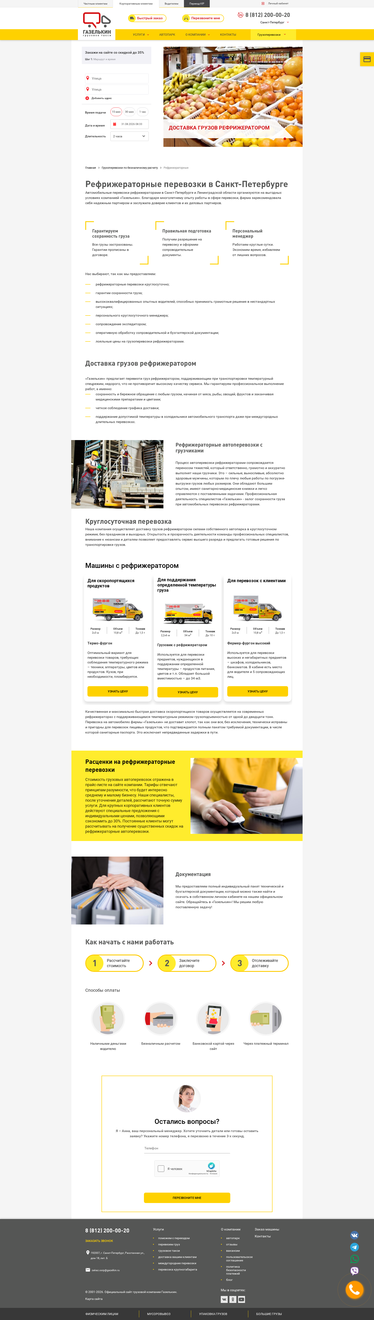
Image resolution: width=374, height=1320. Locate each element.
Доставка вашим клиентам (177, 1257)
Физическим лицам (101, 1314)
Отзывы (231, 1244)
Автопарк (233, 1238)
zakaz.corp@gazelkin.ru (106, 1270)
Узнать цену (118, 691)
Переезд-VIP (196, 3)
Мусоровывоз (158, 1314)
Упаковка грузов (213, 1314)
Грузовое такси (169, 1250)
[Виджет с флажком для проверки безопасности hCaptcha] (187, 1168)
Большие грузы (269, 1314)
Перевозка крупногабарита (177, 1269)
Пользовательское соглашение (239, 1258)
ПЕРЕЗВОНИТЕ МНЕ (187, 1198)
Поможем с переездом (174, 1238)
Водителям (171, 3)
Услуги (158, 1229)
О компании (230, 1229)
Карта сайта (94, 1299)
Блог (229, 1280)
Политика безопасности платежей (236, 1270)
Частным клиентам (95, 3)
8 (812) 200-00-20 (267, 14)
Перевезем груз (169, 1244)
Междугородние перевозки (177, 1263)
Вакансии (233, 1250)
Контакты (263, 1236)
